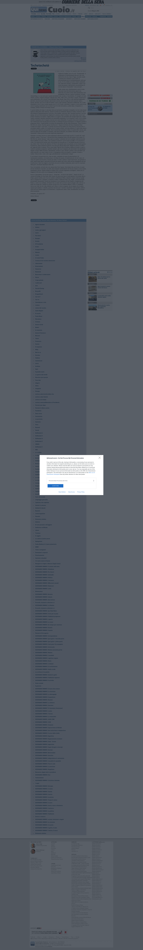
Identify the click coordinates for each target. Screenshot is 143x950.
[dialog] (71, 475)
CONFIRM (55, 485)
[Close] (100, 458)
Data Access (71, 492)
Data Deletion (62, 492)
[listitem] (71, 481)
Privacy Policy (80, 492)
